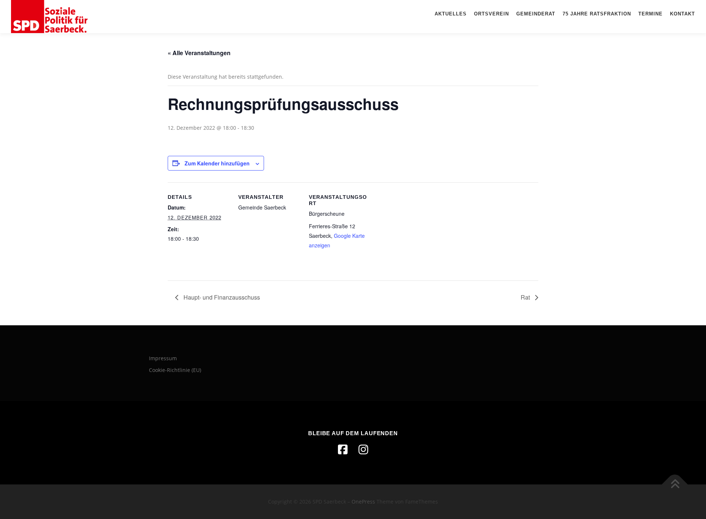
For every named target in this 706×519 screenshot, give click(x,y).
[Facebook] (342, 449)
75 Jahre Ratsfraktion (597, 14)
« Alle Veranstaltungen (199, 53)
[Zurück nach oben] (675, 485)
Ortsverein (491, 14)
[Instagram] (363, 449)
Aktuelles (451, 14)
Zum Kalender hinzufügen (217, 163)
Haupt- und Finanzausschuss (221, 297)
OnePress (363, 501)
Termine (650, 14)
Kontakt (682, 14)
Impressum (163, 358)
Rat (526, 297)
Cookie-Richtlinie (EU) (175, 369)
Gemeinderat (535, 14)
